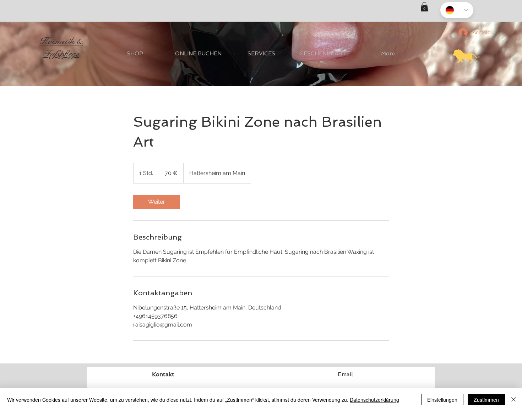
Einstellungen (442, 399)
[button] (424, 6)
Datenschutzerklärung (374, 399)
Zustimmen (486, 399)
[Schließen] (513, 399)
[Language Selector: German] (456, 10)
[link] (156, 202)
